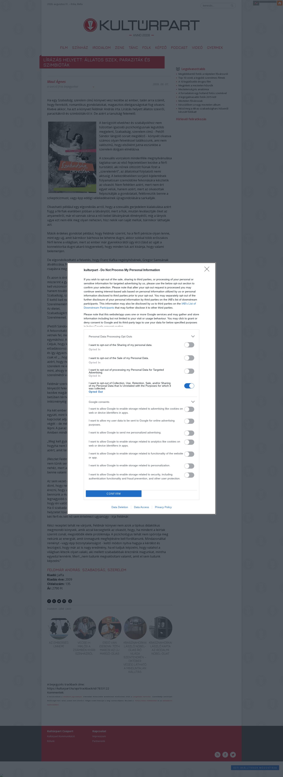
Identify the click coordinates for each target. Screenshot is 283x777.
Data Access (141, 507)
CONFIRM (114, 493)
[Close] (208, 270)
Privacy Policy (163, 507)
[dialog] (141, 388)
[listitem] (141, 336)
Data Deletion (119, 507)
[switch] (189, 344)
